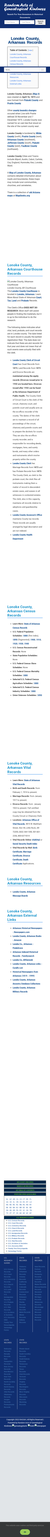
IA (20, 1202)
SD (27, 1210)
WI (27, 1213)
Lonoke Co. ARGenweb (23, 960)
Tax (9, 300)
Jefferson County (15, 143)
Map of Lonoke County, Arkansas (25, 172)
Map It (36, 94)
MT (30, 1205)
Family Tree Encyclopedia (18, 1248)
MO (27, 1205)
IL (14, 1202)
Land (14, 300)
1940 (26, 643)
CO (20, 1199)
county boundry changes (24, 110)
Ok (25, 1532)
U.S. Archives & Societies (18, 1243)
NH (14, 1207)
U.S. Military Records (16, 1236)
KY (27, 1202)
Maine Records (40, 1284)
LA (30, 1202)
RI (20, 1210)
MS (24, 1205)
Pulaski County (31, 100)
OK (10, 1210)
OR (14, 1210)
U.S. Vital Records (15, 1241)
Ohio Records (9, 1392)
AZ (10, 1199)
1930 (20, 643)
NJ (17, 1207)
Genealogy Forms (15, 1251)
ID (10, 1202)
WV (24, 1213)
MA (7, 1205)
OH (7, 1210)
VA (17, 1213)
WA (20, 1213)
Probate (25, 300)
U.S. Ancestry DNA (15, 1246)
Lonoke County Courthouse (24, 291)
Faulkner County (29, 146)
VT (14, 1213)
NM (20, 1207)
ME (14, 1205)
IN (17, 1202)
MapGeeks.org (23, 195)
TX (7, 1213)
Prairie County (14, 103)
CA (17, 1199)
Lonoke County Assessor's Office (27, 515)
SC (24, 1210)
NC (27, 1207)
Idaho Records (24, 1312)
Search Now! (40, 22)
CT (24, 1199)
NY (24, 1207)
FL (30, 1199)
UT (10, 1213)
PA (17, 1210)
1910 (38, 639)
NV (10, 1207)
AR (14, 1199)
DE (27, 1199)
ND (30, 1207)
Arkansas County (15, 139)
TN (30, 1210)
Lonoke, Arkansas (26, 294)
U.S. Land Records (15, 1231)
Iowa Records (40, 1267)
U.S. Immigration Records (18, 1233)
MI (17, 1205)
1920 (15, 643)
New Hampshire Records (8, 1361)
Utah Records (24, 1374)
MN (20, 1205)
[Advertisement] (25, 47)
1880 (25, 636)
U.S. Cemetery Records (17, 1226)
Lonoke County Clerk (22, 463)
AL (7, 1199)
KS (24, 1202)
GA (7, 1202)
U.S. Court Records (15, 1223)
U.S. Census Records (16, 1221)
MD (10, 1205)
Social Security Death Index (25, 844)
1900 (32, 639)
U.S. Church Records (16, 1228)
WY (30, 1213)
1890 (15, 639)
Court (38, 297)
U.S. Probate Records (16, 1238)
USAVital (36, 840)
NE (7, 1207)
